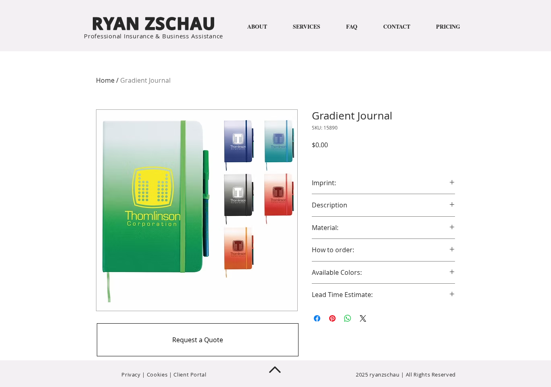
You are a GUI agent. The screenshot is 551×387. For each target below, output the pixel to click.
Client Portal (189, 374)
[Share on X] (363, 318)
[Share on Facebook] (317, 318)
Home (105, 80)
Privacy (131, 374)
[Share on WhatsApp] (348, 318)
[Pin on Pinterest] (332, 318)
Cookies (157, 374)
